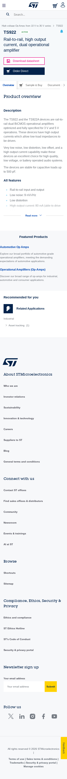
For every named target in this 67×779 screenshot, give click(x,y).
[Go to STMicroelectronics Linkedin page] (22, 717)
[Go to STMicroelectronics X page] (12, 717)
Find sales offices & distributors (23, 501)
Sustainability (12, 407)
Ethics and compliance (17, 617)
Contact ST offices (15, 490)
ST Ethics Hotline (14, 628)
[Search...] (8, 14)
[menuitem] (29, 325)
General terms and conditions (22, 461)
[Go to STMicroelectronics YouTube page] (54, 717)
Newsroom (10, 522)
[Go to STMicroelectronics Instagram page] (32, 717)
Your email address (14, 678)
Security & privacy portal (19, 650)
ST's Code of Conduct (17, 639)
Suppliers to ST (13, 440)
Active (24, 32)
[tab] (8, 85)
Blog (6, 450)
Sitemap (8, 583)
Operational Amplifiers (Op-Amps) (22, 269)
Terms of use (17, 759)
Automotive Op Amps (14, 247)
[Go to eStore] (55, 6)
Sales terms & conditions (42, 759)
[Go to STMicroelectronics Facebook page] (43, 717)
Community (11, 511)
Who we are (11, 385)
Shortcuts (10, 572)
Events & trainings (15, 533)
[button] (4, 5)
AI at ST (8, 544)
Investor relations (14, 396)
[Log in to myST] (63, 5)
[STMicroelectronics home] (33, 5)
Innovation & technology (19, 418)
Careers (8, 429)
